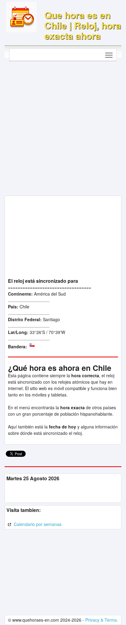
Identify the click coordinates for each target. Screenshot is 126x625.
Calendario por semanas (37, 524)
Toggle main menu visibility (109, 54)
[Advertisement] (63, 127)
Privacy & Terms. (101, 620)
